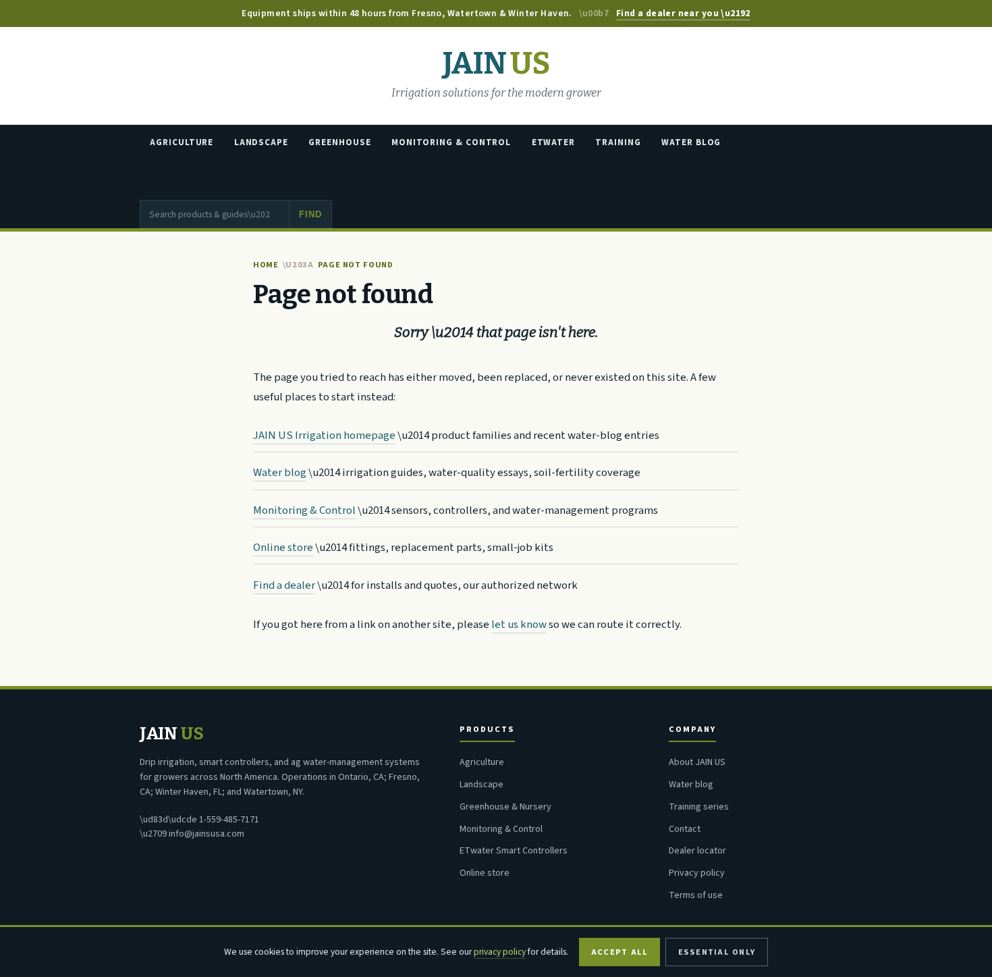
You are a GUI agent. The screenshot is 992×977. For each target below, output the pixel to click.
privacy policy (500, 951)
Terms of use (696, 895)
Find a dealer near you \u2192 (683, 13)
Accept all (619, 952)
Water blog (279, 473)
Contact (684, 829)
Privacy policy (697, 873)
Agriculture (181, 142)
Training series (699, 807)
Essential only (716, 952)
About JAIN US (697, 762)
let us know (519, 624)
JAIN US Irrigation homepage (324, 435)
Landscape (261, 142)
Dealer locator (697, 850)
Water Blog (691, 142)
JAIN (496, 64)
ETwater (553, 142)
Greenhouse (339, 142)
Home (266, 265)
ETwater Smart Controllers (514, 850)
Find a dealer (284, 585)
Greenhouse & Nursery (505, 807)
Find (310, 214)
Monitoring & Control (451, 142)
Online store (283, 547)
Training (617, 142)
